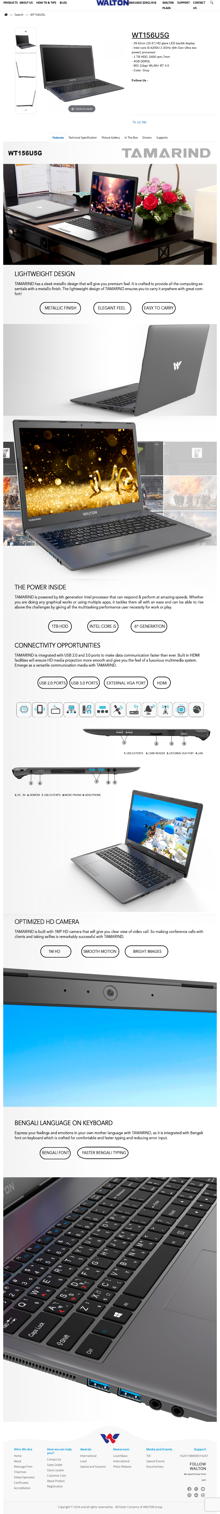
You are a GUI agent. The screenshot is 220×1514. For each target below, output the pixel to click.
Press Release (122, 1466)
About (17, 1461)
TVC (148, 1455)
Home (17, 1455)
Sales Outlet (54, 1464)
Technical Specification (83, 137)
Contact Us (54, 1459)
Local (83, 1461)
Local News (120, 1455)
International (88, 1455)
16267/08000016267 (193, 1455)
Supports (162, 137)
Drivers (147, 137)
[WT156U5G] (25, 42)
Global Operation (24, 1477)
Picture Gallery (111, 137)
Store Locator (55, 1470)
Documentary (154, 1466)
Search (19, 14)
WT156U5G (37, 14)
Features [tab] (58, 137)
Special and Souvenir (93, 1466)
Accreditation (22, 1488)
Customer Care (56, 1475)
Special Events (155, 1461)
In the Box (131, 137)
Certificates (21, 1482)
